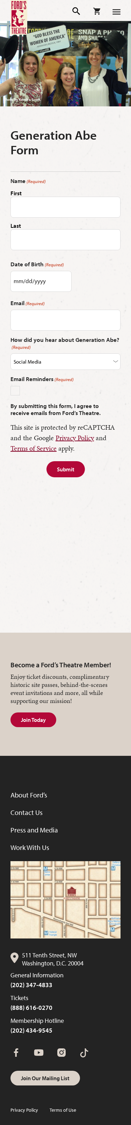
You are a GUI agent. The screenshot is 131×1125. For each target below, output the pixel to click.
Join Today (33, 719)
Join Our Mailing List (45, 1078)
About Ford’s (28, 794)
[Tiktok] (84, 1052)
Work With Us (29, 847)
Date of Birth (37, 264)
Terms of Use (63, 1110)
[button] (76, 11)
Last (15, 225)
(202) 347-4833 (31, 985)
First (16, 193)
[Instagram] (61, 1052)
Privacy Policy (75, 438)
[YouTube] (38, 1052)
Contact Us (26, 812)
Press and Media (34, 829)
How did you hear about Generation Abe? (64, 343)
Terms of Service (33, 448)
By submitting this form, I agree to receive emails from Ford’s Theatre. (55, 409)
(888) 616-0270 (31, 1008)
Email (27, 303)
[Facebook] (16, 1052)
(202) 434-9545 (31, 1030)
